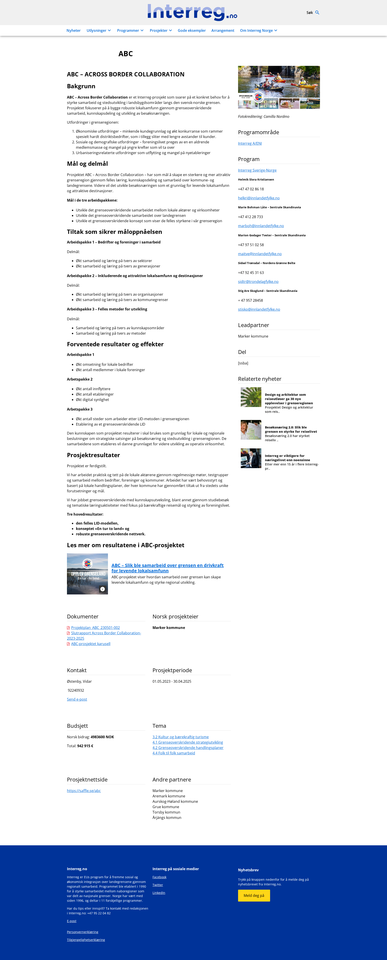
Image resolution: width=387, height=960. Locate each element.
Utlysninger (96, 30)
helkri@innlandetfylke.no (259, 198)
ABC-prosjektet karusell (90, 643)
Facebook (159, 877)
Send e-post (77, 699)
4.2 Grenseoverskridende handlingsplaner (188, 747)
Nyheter (74, 30)
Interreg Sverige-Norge (257, 170)
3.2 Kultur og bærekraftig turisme (181, 736)
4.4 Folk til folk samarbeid (174, 753)
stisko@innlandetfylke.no (259, 309)
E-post (71, 921)
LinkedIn (159, 893)
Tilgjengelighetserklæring (86, 940)
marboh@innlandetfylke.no (261, 225)
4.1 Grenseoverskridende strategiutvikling (188, 742)
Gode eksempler (192, 30)
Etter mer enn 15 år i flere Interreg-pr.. (292, 462)
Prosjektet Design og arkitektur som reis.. (289, 403)
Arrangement (222, 30)
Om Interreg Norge (256, 30)
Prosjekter (159, 30)
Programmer (128, 30)
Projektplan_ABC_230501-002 (95, 627)
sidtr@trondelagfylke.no (258, 281)
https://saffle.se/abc (84, 790)
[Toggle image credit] (102, 589)
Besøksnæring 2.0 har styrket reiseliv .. (291, 433)
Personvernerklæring (82, 932)
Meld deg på (254, 895)
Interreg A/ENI (250, 143)
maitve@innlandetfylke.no (260, 253)
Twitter (158, 885)
